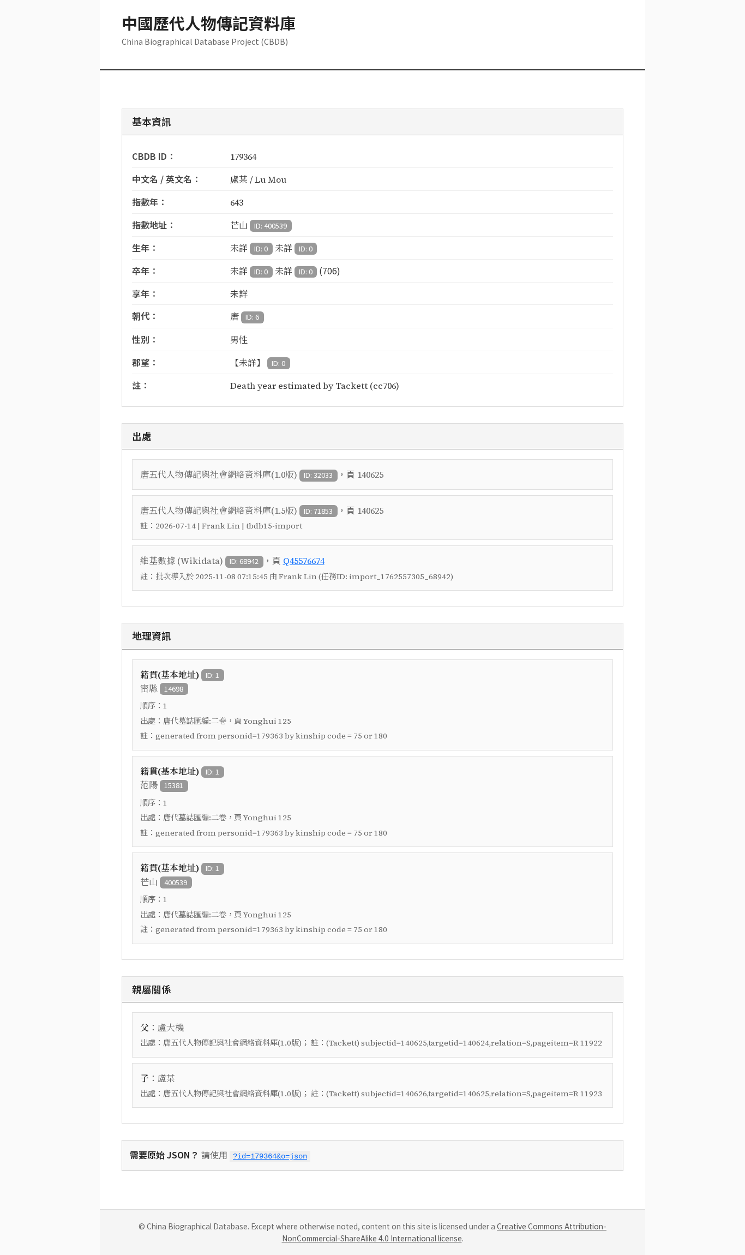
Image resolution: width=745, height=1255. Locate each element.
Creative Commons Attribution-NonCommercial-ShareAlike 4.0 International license (444, 1232)
